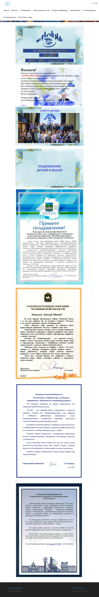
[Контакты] (93, 3)
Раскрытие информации (60, 10)
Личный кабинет (75, 10)
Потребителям (26, 10)
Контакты (14, 10)
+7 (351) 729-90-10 (78, 588)
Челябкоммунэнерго (15, 588)
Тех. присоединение (89, 10)
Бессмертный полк (10, 17)
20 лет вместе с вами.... (25, 17)
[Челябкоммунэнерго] (7, 3)
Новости (6, 10)
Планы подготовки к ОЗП (41, 10)
